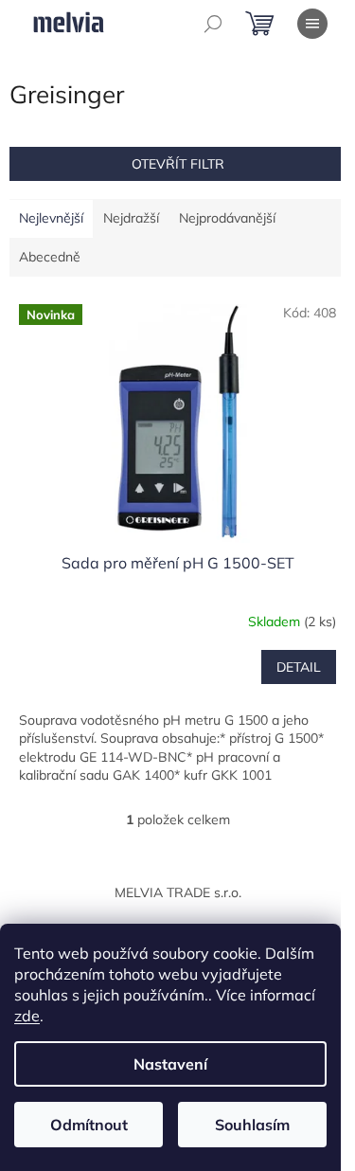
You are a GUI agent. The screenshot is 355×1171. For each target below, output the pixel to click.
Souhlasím (252, 1124)
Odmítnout (89, 1124)
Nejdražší (131, 217)
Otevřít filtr (178, 163)
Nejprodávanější (227, 217)
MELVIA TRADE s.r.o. (178, 892)
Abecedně (49, 256)
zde (27, 1015)
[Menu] (312, 24)
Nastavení (170, 1063)
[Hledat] (213, 24)
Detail (298, 667)
